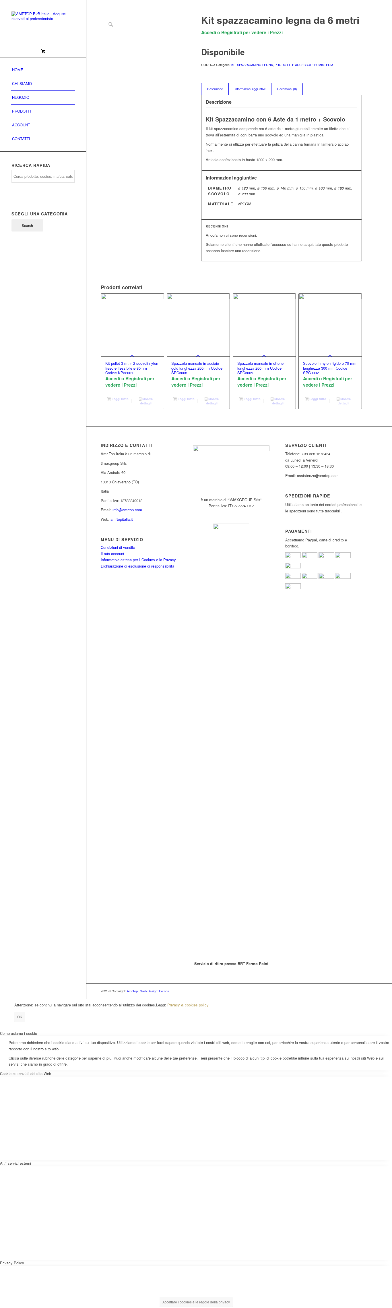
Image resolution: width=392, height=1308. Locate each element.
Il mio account (112, 553)
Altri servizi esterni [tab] (15, 1163)
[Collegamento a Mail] (357, 991)
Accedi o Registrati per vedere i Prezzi (242, 32)
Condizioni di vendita (118, 547)
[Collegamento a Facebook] (340, 991)
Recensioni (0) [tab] (287, 89)
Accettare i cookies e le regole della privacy (196, 1301)
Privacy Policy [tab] (12, 1262)
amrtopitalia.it (121, 519)
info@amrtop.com (127, 509)
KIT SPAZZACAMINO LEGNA (252, 64)
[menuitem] (43, 70)
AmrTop (132, 991)
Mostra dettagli (146, 401)
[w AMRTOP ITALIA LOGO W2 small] (43, 21)
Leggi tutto (120, 399)
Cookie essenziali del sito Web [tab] (25, 1073)
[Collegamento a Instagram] (349, 991)
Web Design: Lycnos (154, 991)
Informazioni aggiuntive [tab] (250, 89)
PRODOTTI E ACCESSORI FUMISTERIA (304, 64)
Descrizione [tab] (215, 89)
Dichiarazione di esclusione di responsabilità (137, 566)
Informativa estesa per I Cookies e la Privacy (138, 559)
